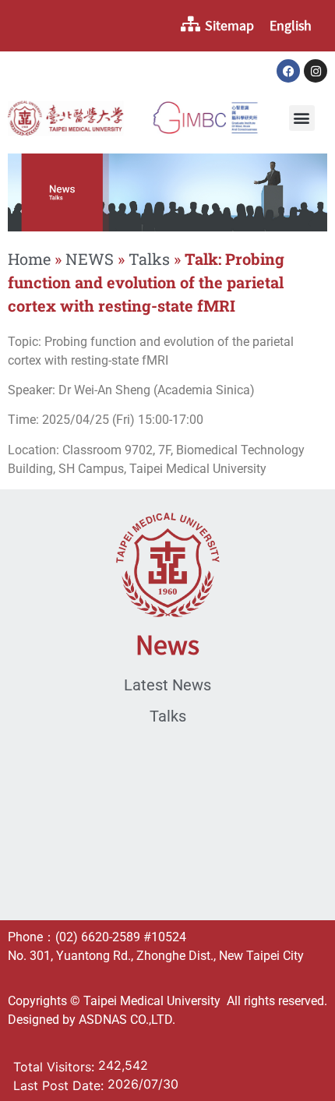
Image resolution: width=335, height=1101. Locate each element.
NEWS (89, 259)
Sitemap (229, 25)
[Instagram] (315, 71)
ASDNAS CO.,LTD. (127, 1019)
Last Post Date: (60, 1085)
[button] (302, 118)
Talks (149, 259)
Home (29, 259)
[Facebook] (288, 71)
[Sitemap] (190, 24)
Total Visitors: (55, 1066)
